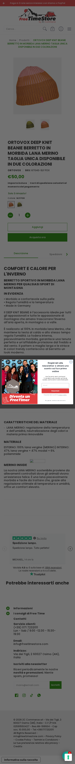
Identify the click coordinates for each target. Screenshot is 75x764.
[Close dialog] (70, 361)
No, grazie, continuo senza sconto (55, 400)
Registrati (55, 391)
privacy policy (62, 395)
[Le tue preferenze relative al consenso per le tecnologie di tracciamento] (68, 757)
